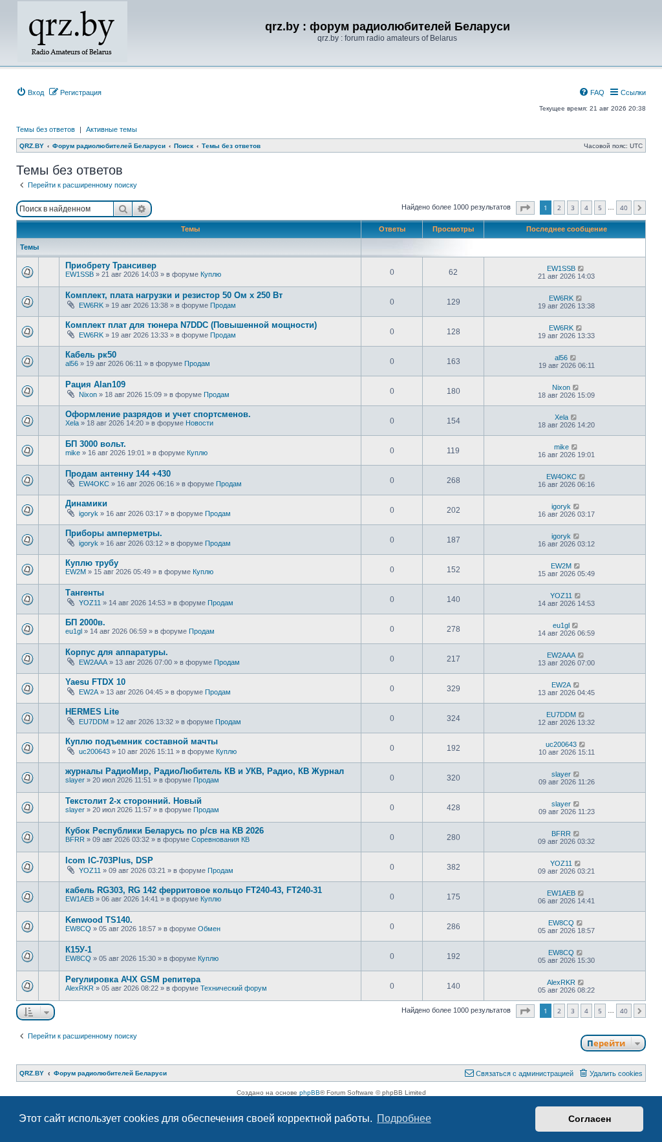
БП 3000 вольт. (95, 444)
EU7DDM (94, 722)
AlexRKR (79, 988)
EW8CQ (78, 928)
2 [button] (559, 207)
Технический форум (233, 988)
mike (72, 453)
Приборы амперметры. (113, 533)
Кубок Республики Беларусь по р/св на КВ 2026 (164, 830)
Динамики (86, 503)
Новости (199, 423)
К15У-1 (78, 949)
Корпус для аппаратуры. (116, 652)
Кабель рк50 (90, 355)
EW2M (75, 572)
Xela (72, 423)
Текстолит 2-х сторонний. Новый (133, 801)
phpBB (309, 1092)
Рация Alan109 (95, 384)
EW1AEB (79, 899)
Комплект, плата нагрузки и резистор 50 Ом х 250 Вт (174, 295)
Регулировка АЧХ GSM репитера (132, 979)
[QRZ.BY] (72, 31)
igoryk (88, 513)
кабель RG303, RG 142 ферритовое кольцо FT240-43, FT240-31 (193, 890)
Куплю (210, 274)
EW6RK (91, 305)
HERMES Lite (92, 711)
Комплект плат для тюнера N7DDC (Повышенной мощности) (191, 325)
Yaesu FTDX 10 (95, 682)
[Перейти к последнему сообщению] (581, 268)
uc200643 (94, 751)
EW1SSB (79, 274)
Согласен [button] (589, 1119)
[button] (525, 208)
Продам (223, 305)
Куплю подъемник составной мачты (141, 741)
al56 (71, 363)
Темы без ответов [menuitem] (45, 129)
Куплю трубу (91, 563)
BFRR (75, 839)
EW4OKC (94, 484)
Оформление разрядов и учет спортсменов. (158, 414)
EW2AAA (93, 662)
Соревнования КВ (220, 839)
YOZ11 (90, 603)
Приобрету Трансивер (110, 265)
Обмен (209, 928)
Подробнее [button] (404, 1118)
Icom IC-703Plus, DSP (109, 860)
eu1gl (73, 631)
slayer (75, 780)
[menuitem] (30, 92)
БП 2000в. (85, 622)
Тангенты (84, 593)
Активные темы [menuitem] (111, 129)
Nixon (88, 394)
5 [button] (600, 207)
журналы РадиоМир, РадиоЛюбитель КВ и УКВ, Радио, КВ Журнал (204, 771)
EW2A (88, 692)
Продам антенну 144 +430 (118, 474)
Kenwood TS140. (99, 920)
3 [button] (573, 207)
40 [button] (624, 207)
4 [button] (586, 207)
